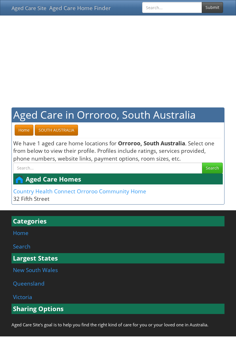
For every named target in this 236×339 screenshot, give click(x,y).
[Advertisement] (118, 61)
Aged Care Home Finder (80, 7)
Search (212, 168)
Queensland (29, 283)
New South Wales (35, 269)
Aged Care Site (29, 8)
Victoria (22, 297)
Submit (212, 7)
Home (20, 232)
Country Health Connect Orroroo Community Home (79, 191)
